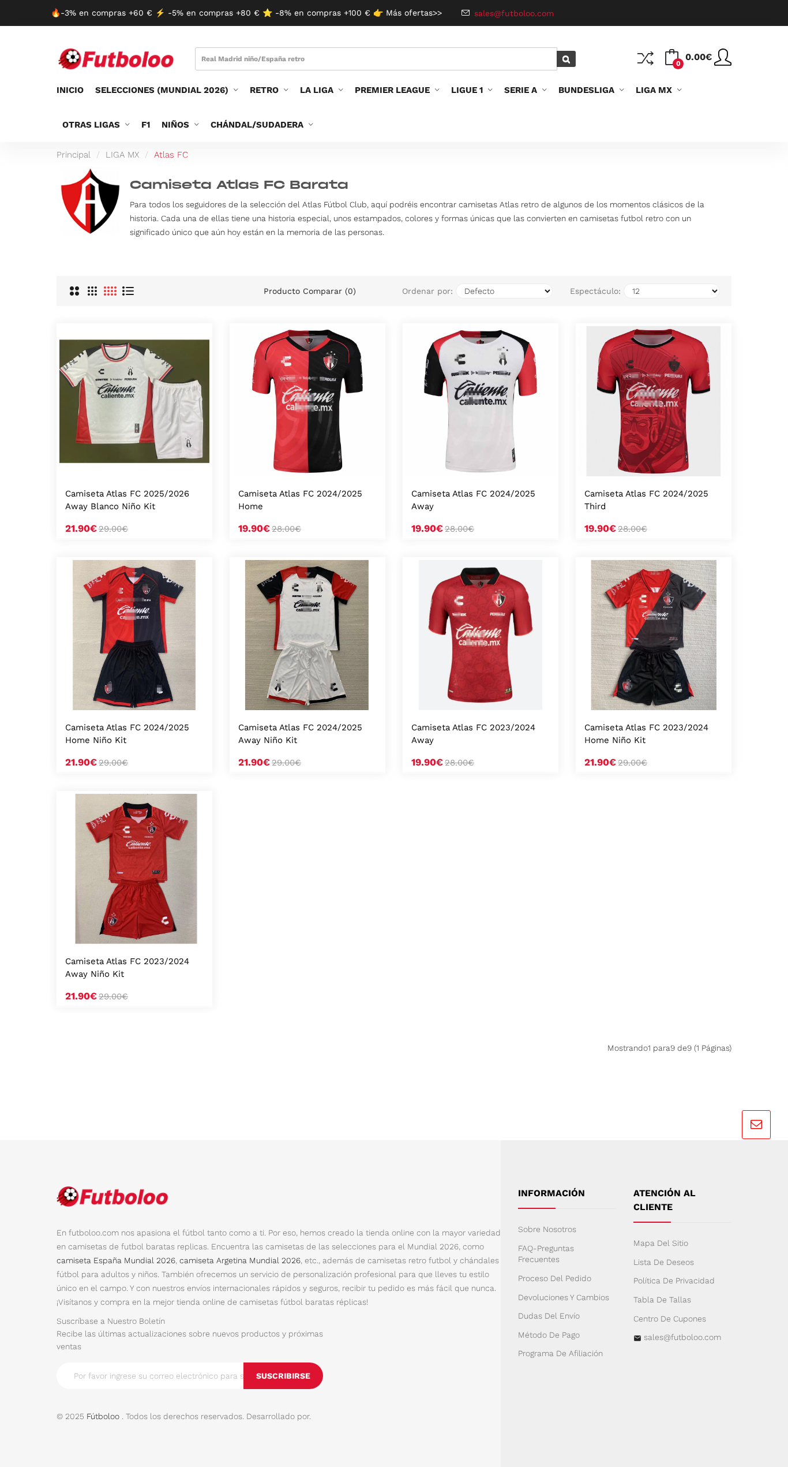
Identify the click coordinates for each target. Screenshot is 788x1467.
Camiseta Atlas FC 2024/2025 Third (646, 500)
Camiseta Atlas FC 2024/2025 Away (473, 500)
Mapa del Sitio (660, 1243)
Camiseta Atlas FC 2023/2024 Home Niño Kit (646, 733)
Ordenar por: (427, 291)
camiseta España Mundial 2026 (116, 1260)
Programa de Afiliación (560, 1353)
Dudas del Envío (549, 1315)
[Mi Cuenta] (722, 61)
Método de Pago (549, 1334)
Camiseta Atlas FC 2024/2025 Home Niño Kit (127, 733)
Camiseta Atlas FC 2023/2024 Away (473, 733)
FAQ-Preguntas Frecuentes (546, 1254)
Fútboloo (103, 1416)
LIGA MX (122, 155)
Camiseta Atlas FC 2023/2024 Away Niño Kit (127, 967)
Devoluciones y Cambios (563, 1297)
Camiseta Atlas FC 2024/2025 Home (300, 500)
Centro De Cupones (669, 1318)
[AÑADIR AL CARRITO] (119, 464)
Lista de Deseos (663, 1262)
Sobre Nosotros (547, 1229)
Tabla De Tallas (662, 1299)
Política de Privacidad (674, 1280)
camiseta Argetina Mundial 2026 (240, 1260)
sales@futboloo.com (682, 1337)
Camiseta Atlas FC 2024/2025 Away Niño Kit (300, 733)
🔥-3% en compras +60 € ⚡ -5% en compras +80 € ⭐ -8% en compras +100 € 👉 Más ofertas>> (246, 12)
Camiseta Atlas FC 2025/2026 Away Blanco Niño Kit (127, 500)
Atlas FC (171, 155)
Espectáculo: (595, 291)
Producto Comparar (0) (310, 291)
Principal (74, 155)
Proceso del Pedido (554, 1278)
